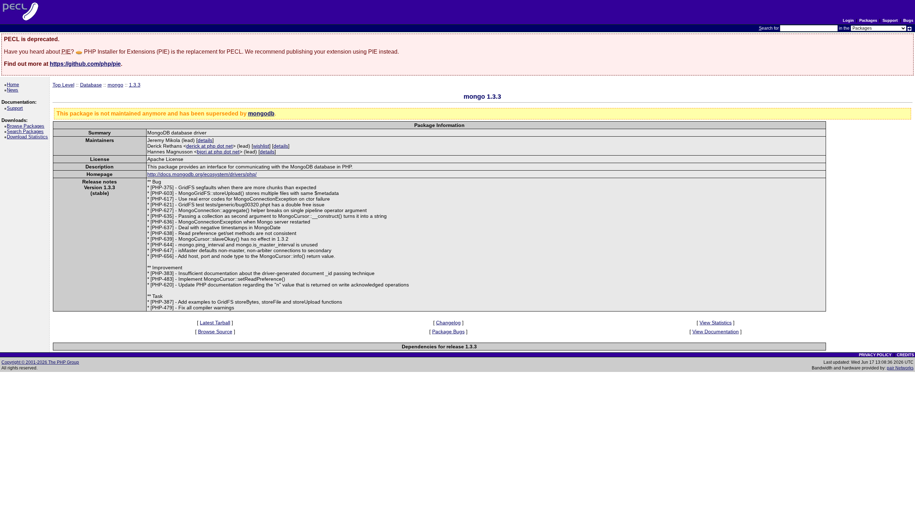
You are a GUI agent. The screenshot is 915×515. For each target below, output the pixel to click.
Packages (868, 20)
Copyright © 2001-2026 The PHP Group (40, 362)
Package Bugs (448, 331)
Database (91, 85)
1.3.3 (134, 85)
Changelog (448, 322)
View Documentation (715, 331)
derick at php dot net (209, 146)
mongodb (261, 114)
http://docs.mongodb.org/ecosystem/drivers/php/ (202, 174)
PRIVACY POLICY (875, 355)
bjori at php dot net (218, 151)
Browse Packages (27, 126)
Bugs (908, 20)
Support (890, 20)
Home (14, 84)
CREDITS (905, 355)
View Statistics (715, 322)
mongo (115, 85)
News (14, 90)
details (205, 140)
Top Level (63, 85)
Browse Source (215, 331)
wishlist (261, 146)
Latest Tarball (215, 322)
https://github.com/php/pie (85, 64)
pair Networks (900, 368)
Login (848, 20)
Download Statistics (28, 136)
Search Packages (26, 131)
